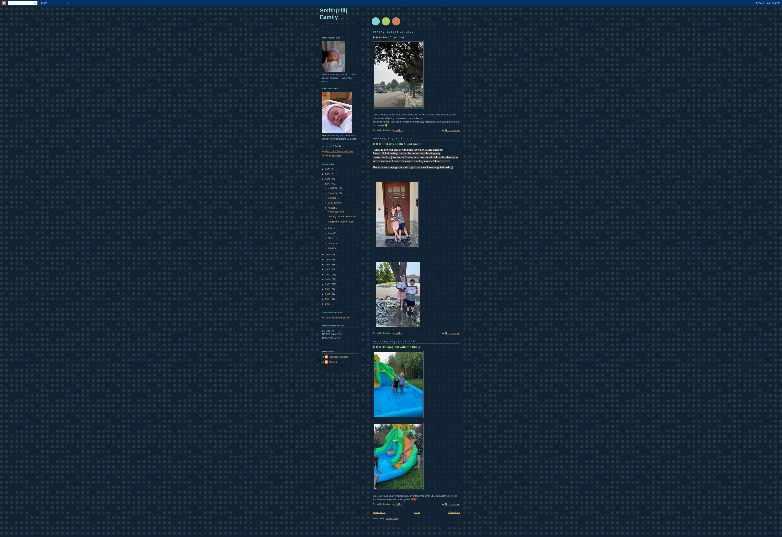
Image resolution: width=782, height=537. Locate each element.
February (333, 243)
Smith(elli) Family (333, 13)
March (331, 238)
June (330, 233)
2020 (328, 184)
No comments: (452, 130)
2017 (328, 264)
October (332, 198)
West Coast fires (393, 37)
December (333, 188)
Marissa (333, 362)
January (332, 248)
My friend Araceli (333, 156)
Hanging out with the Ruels (401, 347)
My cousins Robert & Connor (339, 151)
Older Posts (454, 512)
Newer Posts (379, 512)
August (331, 208)
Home (417, 512)
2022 (328, 174)
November (333, 193)
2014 (328, 279)
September (333, 203)
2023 (328, 169)
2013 (328, 284)
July (330, 228)
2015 (328, 274)
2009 (328, 304)
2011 (328, 294)
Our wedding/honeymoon (337, 317)
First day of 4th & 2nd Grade (401, 144)
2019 (328, 254)
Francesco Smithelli (338, 357)
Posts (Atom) (392, 518)
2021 (328, 179)
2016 (328, 269)
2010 (328, 299)
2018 (328, 259)
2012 (328, 289)
